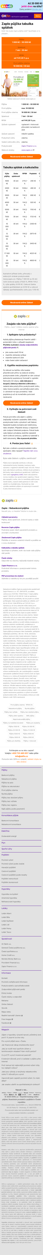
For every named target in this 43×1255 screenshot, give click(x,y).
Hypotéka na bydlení (10, 894)
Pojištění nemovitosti (10, 879)
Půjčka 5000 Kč (14, 734)
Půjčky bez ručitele (10, 712)
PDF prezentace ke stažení (12, 576)
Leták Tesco (6, 932)
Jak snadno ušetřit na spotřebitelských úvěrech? (21, 1084)
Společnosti (7, 939)
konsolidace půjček (36, 1123)
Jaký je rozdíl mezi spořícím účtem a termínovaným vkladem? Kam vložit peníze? (19, 1050)
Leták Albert (6, 913)
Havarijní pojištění (9, 867)
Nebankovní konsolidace (11, 824)
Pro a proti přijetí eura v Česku (14, 1041)
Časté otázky (7, 558)
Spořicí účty (7, 849)
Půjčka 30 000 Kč (28, 726)
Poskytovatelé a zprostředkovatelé (15, 986)
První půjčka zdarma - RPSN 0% (22, 705)
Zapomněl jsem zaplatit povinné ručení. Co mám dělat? (21, 1079)
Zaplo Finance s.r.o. (29, 146)
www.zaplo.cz (27, 150)
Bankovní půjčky (8, 775)
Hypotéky (6, 889)
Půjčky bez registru (9, 805)
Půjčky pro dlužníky (14, 741)
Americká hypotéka (9, 898)
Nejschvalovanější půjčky (21, 719)
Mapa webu (6, 1012)
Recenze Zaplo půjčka (11, 527)
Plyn (3, 843)
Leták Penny (6, 928)
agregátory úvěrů (17, 474)
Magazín (5, 1029)
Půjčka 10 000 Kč (29, 730)
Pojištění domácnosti (10, 882)
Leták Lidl (5, 925)
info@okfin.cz (21, 756)
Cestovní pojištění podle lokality (14, 875)
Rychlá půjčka (29, 708)
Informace (6, 973)
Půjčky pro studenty (33, 723)
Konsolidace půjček (10, 815)
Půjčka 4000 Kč (28, 734)
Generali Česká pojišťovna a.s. (13, 948)
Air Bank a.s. (6, 944)
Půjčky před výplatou (16, 716)
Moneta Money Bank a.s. (11, 959)
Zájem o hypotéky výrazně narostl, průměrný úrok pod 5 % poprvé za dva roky (21, 1036)
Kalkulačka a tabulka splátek (13, 548)
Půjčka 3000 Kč (14, 737)
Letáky (5, 908)
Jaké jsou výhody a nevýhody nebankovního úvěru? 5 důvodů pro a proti (19, 1073)
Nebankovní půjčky (15, 708)
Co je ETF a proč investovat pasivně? (16, 1055)
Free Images (6, 1019)
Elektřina (5, 831)
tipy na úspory (13, 1172)
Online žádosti (7, 1004)
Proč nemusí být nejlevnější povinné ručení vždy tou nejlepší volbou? (21, 1066)
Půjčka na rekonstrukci (11, 786)
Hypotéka (4, 1222)
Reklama (5, 1001)
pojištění (34, 1157)
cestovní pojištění (31, 1212)
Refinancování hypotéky (11, 902)
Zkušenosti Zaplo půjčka (12, 537)
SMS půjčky (30, 716)
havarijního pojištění (15, 1196)
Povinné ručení (7, 860)
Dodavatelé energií (9, 836)
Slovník (4, 1008)
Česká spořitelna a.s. (10, 951)
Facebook (5, 1023)
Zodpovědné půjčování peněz (13, 989)
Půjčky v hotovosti (29, 741)
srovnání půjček (18, 1121)
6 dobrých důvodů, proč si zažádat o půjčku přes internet (21, 1060)
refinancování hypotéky (8, 1242)
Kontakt (5, 978)
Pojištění (5, 855)
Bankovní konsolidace (10, 821)
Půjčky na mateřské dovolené (13, 723)
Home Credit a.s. (8, 955)
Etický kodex (7, 993)
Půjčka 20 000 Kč (14, 730)
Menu (38, 16)
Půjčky (4, 770)
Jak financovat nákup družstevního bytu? (18, 1045)
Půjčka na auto (7, 783)
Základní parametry (9, 517)
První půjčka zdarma (10, 790)
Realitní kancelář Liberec (11, 1015)
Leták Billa (6, 917)
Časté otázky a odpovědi (12, 997)
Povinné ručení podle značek (13, 864)
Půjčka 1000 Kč (14, 726)
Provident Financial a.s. (11, 963)
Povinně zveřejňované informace (14, 982)
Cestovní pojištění (9, 871)
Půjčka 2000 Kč (28, 737)
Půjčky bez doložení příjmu (29, 712)
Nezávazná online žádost (21, 302)
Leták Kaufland (7, 921)
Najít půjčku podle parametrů (13, 809)
